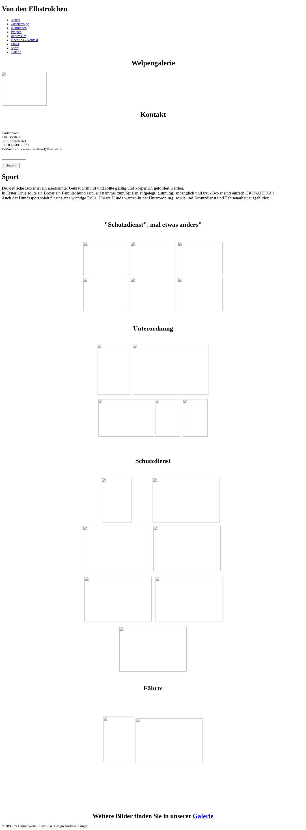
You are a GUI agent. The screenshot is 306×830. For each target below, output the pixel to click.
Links (15, 44)
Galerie (16, 52)
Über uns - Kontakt (24, 40)
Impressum (18, 36)
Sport (14, 48)
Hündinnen (19, 28)
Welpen (16, 32)
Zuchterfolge (20, 24)
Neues (15, 20)
